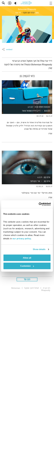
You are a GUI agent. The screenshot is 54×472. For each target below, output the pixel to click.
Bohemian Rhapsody (27, 9)
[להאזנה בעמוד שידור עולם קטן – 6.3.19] (27, 163)
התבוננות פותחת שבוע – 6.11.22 (39, 107)
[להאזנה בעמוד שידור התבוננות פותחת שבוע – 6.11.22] (27, 92)
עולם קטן (47, 181)
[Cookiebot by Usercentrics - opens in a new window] (39, 204)
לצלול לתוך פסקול (29, 13)
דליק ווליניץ (36, 111)
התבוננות (47, 111)
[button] (51, 3)
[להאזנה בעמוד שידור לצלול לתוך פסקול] (27, 29)
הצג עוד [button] (27, 279)
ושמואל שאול (27, 111)
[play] (9, 3)
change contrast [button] (16, 3)
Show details (39, 249)
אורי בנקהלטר (35, 181)
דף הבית (46, 288)
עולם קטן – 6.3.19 (44, 177)
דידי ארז (18, 13)
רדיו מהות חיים (27, 3)
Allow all (27, 258)
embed (9, 49)
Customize (25, 266)
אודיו (50, 133)
